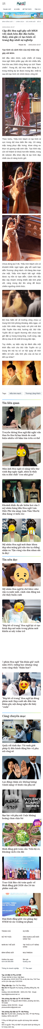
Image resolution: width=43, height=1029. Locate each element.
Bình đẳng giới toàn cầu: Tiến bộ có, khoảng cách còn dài (21, 850)
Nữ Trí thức (27, 9)
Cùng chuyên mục (14, 716)
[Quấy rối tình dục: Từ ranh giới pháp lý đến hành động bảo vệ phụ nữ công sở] (21, 731)
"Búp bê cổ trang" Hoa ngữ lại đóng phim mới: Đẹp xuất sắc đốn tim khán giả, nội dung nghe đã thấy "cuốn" (20, 702)
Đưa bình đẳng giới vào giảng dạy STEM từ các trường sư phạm (19, 920)
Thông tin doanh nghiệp (10, 968)
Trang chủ (7, 9)
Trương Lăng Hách (32, 393)
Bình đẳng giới (7, 21)
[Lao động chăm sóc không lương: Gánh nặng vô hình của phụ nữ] (21, 767)
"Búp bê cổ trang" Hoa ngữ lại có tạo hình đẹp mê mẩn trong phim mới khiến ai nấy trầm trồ (21, 628)
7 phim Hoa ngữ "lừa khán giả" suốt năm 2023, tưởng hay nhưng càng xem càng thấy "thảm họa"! (20, 664)
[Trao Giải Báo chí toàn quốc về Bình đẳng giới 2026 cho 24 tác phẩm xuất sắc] (21, 868)
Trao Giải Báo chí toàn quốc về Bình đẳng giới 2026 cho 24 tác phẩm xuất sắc (18, 885)
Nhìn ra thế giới (8, 945)
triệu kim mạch (15, 393)
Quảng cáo (27, 961)
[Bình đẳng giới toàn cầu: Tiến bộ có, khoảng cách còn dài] (21, 834)
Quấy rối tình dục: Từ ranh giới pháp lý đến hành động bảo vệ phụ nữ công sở (20, 748)
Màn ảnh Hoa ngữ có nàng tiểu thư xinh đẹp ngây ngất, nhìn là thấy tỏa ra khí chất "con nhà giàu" (20, 471)
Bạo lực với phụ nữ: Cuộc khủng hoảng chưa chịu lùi (19, 817)
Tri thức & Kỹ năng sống (31, 946)
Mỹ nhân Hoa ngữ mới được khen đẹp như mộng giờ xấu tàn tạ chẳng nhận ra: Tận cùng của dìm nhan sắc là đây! (21, 548)
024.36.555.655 (7, 961)
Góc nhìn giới (30, 21)
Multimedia (28, 953)
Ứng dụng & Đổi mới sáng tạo (31, 938)
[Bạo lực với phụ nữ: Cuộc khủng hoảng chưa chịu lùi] (21, 801)
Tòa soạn (28, 968)
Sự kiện (17, 9)
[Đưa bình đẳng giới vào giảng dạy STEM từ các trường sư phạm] (21, 904)
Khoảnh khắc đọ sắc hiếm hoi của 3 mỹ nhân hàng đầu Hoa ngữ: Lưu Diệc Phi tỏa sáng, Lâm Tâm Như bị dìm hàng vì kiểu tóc (20, 509)
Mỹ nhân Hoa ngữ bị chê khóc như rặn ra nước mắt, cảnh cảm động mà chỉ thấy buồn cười (21, 592)
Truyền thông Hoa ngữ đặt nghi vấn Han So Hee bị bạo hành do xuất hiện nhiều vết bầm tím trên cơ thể (21, 435)
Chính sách (20, 21)
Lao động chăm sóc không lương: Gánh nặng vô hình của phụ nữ (19, 783)
